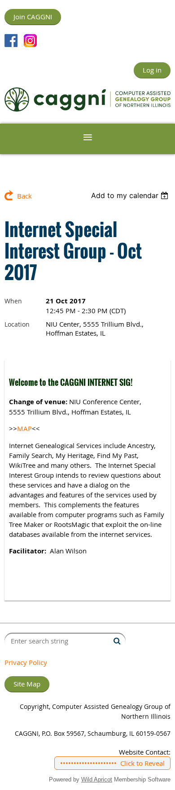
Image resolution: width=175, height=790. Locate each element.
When (13, 301)
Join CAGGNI (32, 16)
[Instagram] (30, 40)
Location (17, 324)
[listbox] (131, 195)
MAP (24, 428)
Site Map (26, 683)
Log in (152, 69)
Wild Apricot (96, 779)
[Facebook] (11, 40)
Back (24, 195)
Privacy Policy (25, 662)
